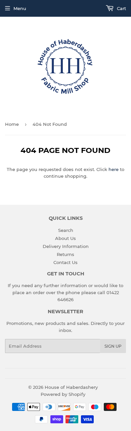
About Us (65, 238)
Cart (121, 8)
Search (65, 230)
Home (12, 124)
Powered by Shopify (63, 394)
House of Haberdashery (71, 387)
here (113, 169)
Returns (65, 254)
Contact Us (65, 262)
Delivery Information (66, 246)
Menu (19, 8)
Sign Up (113, 346)
